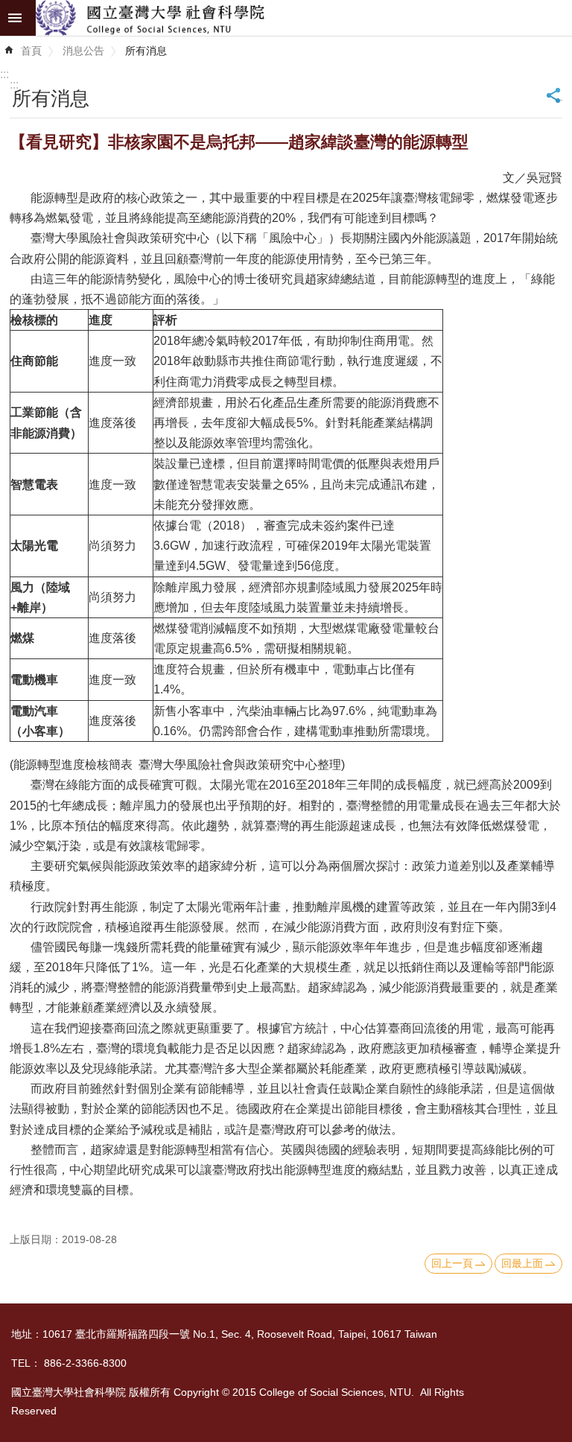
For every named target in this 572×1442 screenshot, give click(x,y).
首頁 (31, 51)
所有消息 (146, 51)
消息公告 (83, 51)
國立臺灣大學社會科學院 (304, 18)
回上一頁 (452, 1263)
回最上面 (522, 1263)
